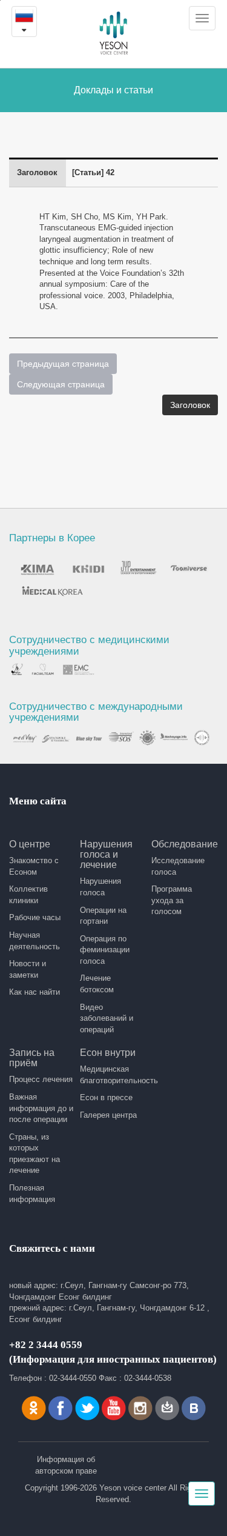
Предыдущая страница (63, 364)
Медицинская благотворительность (112, 1074)
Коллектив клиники (28, 894)
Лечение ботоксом (97, 983)
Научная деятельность (34, 940)
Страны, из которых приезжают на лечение (34, 1153)
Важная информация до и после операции (41, 1108)
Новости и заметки (27, 969)
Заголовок (190, 405)
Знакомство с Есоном (34, 866)
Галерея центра (108, 1115)
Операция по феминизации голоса (105, 950)
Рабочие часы (35, 917)
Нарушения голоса (100, 887)
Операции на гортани (103, 916)
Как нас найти (34, 992)
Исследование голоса (178, 866)
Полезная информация (32, 1193)
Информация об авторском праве (66, 1465)
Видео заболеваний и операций (106, 1018)
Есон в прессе (106, 1097)
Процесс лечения (41, 1079)
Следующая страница (61, 384)
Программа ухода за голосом (171, 900)
